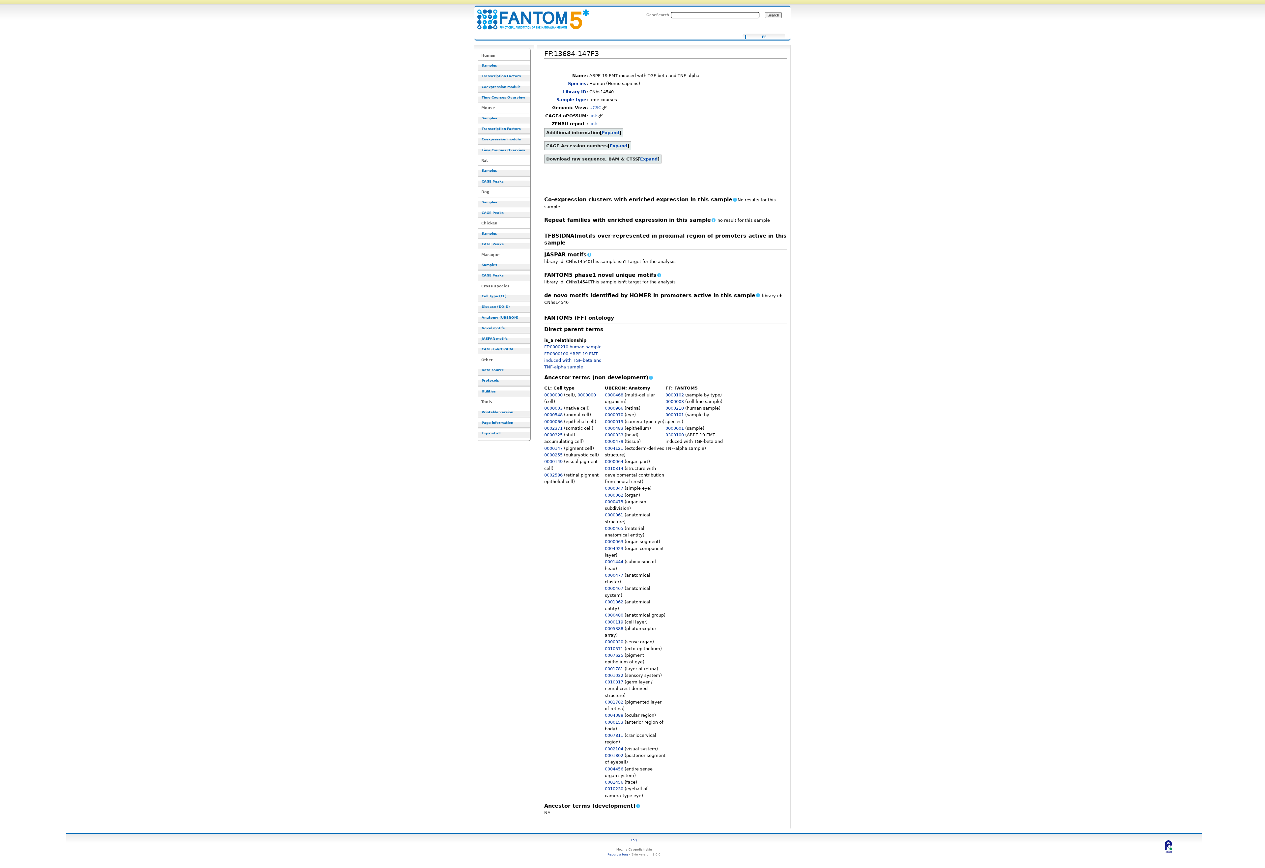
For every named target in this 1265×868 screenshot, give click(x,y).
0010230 (614, 788)
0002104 (614, 748)
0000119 (614, 622)
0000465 (614, 528)
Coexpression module (501, 87)
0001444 (614, 561)
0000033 (614, 434)
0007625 (614, 655)
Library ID (574, 91)
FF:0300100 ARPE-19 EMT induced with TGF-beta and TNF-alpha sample (573, 360)
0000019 (614, 421)
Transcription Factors (501, 76)
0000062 (614, 495)
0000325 (553, 434)
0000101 (674, 414)
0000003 (553, 408)
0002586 (553, 475)
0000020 (614, 641)
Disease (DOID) (496, 306)
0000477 (614, 575)
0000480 (614, 615)
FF (764, 37)
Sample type (571, 99)
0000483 (614, 428)
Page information (497, 422)
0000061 (614, 514)
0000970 (614, 414)
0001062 (614, 601)
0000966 (614, 408)
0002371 (553, 428)
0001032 (614, 675)
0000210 (674, 408)
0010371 (614, 648)
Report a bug (617, 854)
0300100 (674, 434)
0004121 (614, 448)
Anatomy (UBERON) (500, 317)
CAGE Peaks (493, 181)
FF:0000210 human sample (573, 346)
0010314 (614, 468)
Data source (493, 370)
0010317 (614, 682)
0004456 (614, 769)
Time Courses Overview (503, 97)
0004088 (614, 715)
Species (577, 83)
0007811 (614, 735)
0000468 (614, 394)
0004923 (614, 548)
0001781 (614, 668)
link (593, 115)
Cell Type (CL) (494, 296)
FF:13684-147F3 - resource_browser (529, 15)
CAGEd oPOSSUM (497, 349)
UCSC (595, 107)
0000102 (674, 394)
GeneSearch (657, 15)
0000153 (614, 722)
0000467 (614, 588)
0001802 (614, 755)
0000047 (614, 488)
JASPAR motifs (495, 338)
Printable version (497, 412)
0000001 (674, 428)
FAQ (634, 840)
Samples (489, 65)
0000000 (553, 394)
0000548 (553, 414)
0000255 (553, 454)
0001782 (614, 702)
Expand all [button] (491, 433)
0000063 (614, 541)
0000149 (553, 461)
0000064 (614, 461)
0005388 (614, 628)
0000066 (553, 421)
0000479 (614, 441)
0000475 (614, 501)
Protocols (490, 380)
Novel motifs (493, 328)
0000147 (553, 448)
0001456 (614, 782)
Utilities (489, 391)
